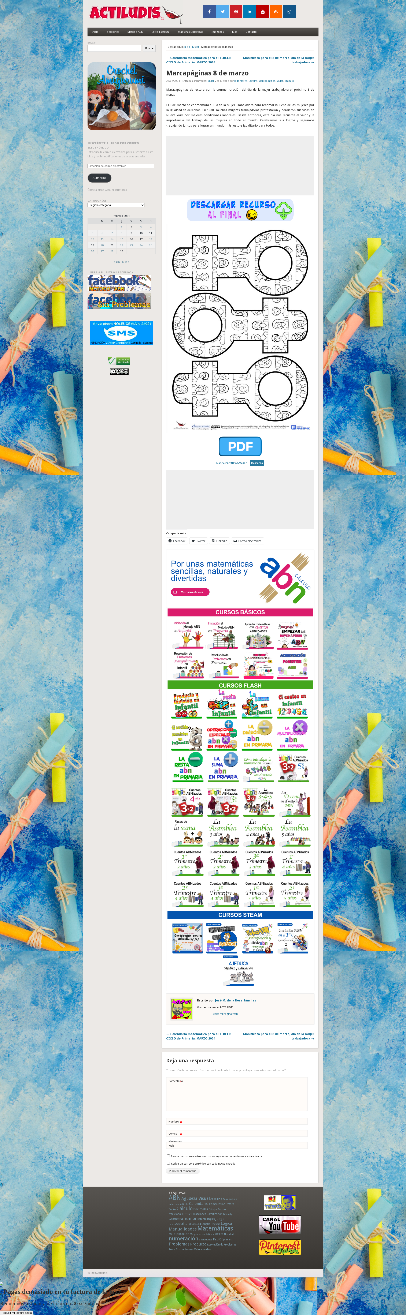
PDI (220, 1239)
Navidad (229, 1234)
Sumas (189, 1249)
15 (121, 239)
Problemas (179, 1244)
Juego (219, 1219)
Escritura (187, 1214)
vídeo (207, 1249)
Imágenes (217, 31)
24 (141, 245)
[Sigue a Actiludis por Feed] (276, 11)
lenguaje (215, 1224)
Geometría (176, 1219)
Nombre (175, 1122)
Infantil (201, 1219)
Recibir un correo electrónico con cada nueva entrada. (203, 1163)
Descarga (257, 463)
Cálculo (185, 1208)
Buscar (92, 42)
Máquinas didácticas (202, 1234)
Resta (172, 1249)
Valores (199, 1249)
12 (92, 239)
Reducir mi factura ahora (17, 1312)
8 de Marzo (240, 80)
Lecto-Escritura (161, 31)
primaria (228, 1239)
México (219, 1234)
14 (111, 239)
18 (150, 239)
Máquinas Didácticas (190, 31)
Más (234, 31)
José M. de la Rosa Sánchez (235, 1000)
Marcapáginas (267, 80)
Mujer (195, 46)
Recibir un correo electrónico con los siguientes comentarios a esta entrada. (217, 1156)
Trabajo (289, 80)
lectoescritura (180, 1223)
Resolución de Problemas (221, 1244)
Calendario (198, 1203)
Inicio (95, 31)
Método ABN (135, 31)
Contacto (251, 31)
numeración (183, 1238)
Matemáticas (215, 1228)
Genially (227, 1214)
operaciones (205, 1239)
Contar (172, 1209)
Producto (198, 1244)
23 (131, 245)
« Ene (117, 261)
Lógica (226, 1223)
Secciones (113, 31)
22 (121, 245)
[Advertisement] (240, 165)
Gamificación (214, 1213)
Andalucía (216, 1198)
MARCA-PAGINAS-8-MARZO (231, 463)
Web (171, 1145)
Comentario (176, 1082)
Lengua (206, 1223)
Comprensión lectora (221, 1204)
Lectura (253, 80)
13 (102, 239)
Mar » (125, 261)
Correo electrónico (175, 1137)
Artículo (184, 1204)
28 (111, 251)
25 (150, 245)
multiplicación (179, 1234)
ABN (175, 1197)
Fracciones (199, 1213)
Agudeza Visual (195, 1198)
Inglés (211, 1219)
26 (92, 251)
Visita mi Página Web (225, 1013)
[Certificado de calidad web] (119, 366)
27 (102, 251)
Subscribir (99, 178)
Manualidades (183, 1229)
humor (190, 1218)
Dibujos (213, 1209)
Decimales (200, 1209)
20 (102, 245)
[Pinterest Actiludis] (280, 1247)
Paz (215, 1239)
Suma (180, 1249)
